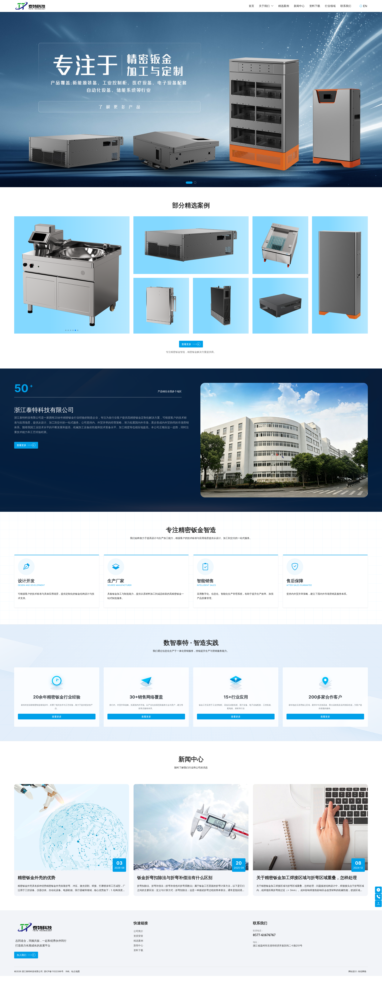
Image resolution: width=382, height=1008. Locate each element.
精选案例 (283, 5)
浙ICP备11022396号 (53, 971)
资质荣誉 (138, 935)
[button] (187, 182)
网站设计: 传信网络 (357, 971)
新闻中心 (299, 5)
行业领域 (330, 5)
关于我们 (264, 5)
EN (365, 6)
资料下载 (314, 5)
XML (68, 971)
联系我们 (345, 5)
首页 (251, 5)
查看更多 (56, 716)
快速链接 (141, 923)
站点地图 (75, 971)
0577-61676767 (264, 935)
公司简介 (138, 931)
